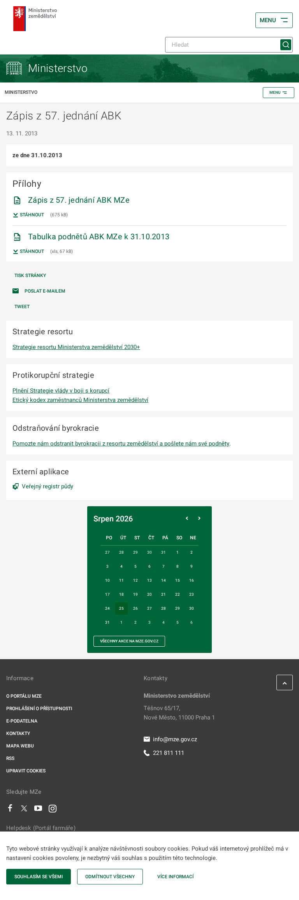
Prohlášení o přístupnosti (39, 708)
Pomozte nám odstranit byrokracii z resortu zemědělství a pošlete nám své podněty (120, 443)
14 (163, 580)
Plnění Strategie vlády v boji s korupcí (60, 390)
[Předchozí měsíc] (187, 518)
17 (107, 594)
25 (121, 608)
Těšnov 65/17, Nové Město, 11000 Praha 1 (179, 713)
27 (149, 608)
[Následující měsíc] (199, 518)
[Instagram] (52, 810)
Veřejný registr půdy (47, 486)
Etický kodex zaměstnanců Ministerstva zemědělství (80, 400)
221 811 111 (168, 752)
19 (135, 594)
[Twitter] (24, 810)
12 (135, 580)
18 (121, 594)
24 (107, 608)
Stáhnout (31, 215)
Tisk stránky (30, 275)
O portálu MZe (24, 696)
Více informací (175, 876)
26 (135, 608)
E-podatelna (21, 721)
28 (163, 608)
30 (191, 608)
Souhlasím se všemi (38, 876)
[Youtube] (38, 810)
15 (177, 580)
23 (191, 594)
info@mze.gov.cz (175, 739)
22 (177, 594)
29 (177, 608)
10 (107, 580)
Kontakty (18, 733)
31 (107, 622)
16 (191, 580)
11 (121, 580)
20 (149, 594)
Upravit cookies (26, 771)
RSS (10, 758)
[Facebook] (10, 810)
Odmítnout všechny (110, 876)
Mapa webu (20, 746)
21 (163, 594)
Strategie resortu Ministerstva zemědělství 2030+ (76, 347)
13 (149, 580)
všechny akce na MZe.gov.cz (129, 641)
